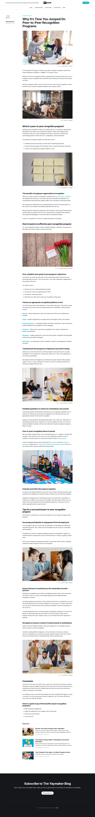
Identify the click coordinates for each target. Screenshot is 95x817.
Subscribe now (48, 793)
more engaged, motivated (62, 196)
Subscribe (85, 2)
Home (31, 7)
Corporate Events (39, 7)
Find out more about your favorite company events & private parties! (22, 2)
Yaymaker (53, 442)
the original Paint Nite (43, 444)
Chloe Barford (10, 21)
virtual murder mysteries (58, 444)
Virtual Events (57, 7)
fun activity (62, 438)
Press (64, 7)
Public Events (48, 7)
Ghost (57, 807)
